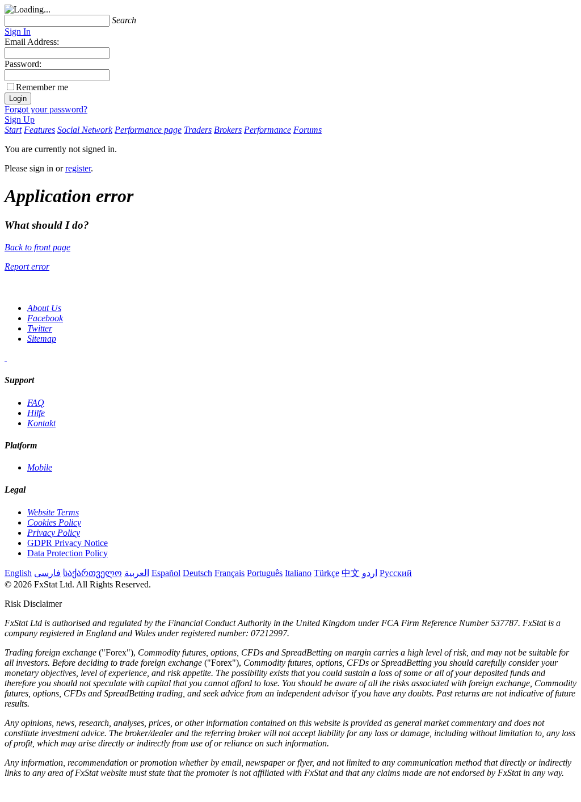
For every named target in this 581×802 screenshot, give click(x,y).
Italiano (298, 573)
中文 (351, 573)
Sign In (18, 31)
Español (165, 573)
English (18, 573)
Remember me (42, 87)
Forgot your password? (46, 109)
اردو (369, 573)
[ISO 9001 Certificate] (6, 358)
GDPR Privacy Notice (67, 543)
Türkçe (326, 573)
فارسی (47, 573)
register (78, 168)
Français (229, 573)
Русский (396, 573)
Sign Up (20, 119)
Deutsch (197, 573)
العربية (136, 573)
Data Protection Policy (67, 553)
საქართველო (92, 573)
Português (265, 573)
